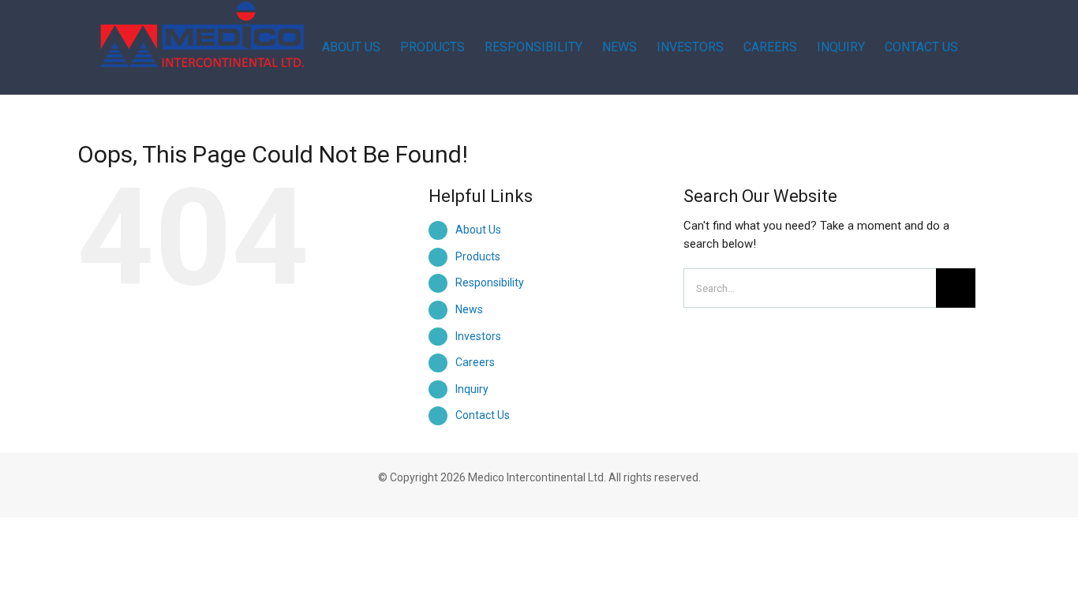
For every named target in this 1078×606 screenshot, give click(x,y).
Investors (478, 336)
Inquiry (471, 389)
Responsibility (489, 282)
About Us (478, 229)
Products (477, 256)
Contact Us (482, 415)
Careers (475, 362)
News (469, 309)
